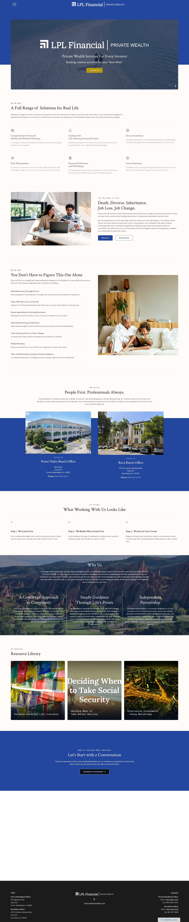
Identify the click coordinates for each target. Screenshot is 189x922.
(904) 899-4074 (61, 476)
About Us (105, 238)
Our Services (124, 238)
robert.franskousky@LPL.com (94, 903)
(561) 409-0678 (134, 477)
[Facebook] (175, 86)
